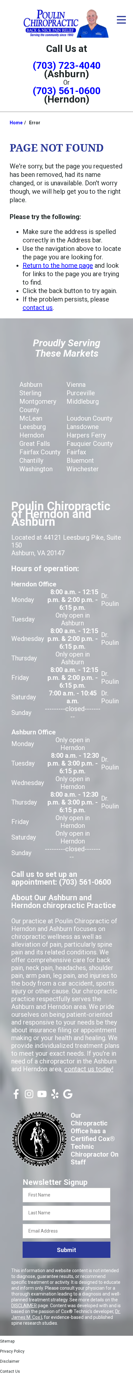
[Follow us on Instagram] (29, 1096)
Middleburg (82, 401)
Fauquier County (89, 444)
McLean (30, 418)
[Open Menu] (121, 20)
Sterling (30, 393)
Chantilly (31, 460)
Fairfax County (39, 452)
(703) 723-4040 (67, 65)
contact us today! (88, 1069)
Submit (66, 1250)
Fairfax (76, 452)
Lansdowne (82, 427)
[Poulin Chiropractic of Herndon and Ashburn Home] (66, 23)
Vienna (76, 384)
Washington (36, 469)
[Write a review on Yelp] (55, 1096)
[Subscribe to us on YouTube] (42, 1096)
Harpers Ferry (86, 435)
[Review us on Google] (68, 1096)
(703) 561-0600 (67, 90)
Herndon (31, 435)
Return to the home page (58, 265)
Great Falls (34, 444)
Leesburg (32, 427)
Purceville (80, 393)
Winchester (82, 469)
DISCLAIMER (24, 1305)
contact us (38, 308)
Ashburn (30, 384)
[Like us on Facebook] (16, 1096)
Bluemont (80, 460)
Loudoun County (89, 418)
